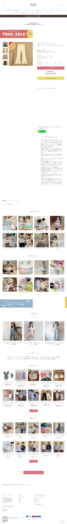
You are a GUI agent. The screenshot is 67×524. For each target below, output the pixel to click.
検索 (32, 12)
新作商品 (8, 10)
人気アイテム (21, 496)
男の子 (19, 500)
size (38, 60)
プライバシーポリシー (39, 496)
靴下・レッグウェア (50, 43)
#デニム (43, 357)
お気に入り (49, 12)
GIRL (52, 10)
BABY (17, 12)
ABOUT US (39, 12)
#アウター (10, 357)
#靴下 (58, 357)
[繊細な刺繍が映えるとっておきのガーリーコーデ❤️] (54, 331)
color (39, 54)
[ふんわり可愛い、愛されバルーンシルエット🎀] (33, 331)
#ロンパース (12, 358)
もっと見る (33, 410)
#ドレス (19, 358)
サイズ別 (36, 10)
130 (60, 63)
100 (47, 63)
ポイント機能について (39, 504)
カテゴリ (44, 10)
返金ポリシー (37, 502)
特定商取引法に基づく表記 (40, 494)
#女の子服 (35, 358)
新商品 (19, 494)
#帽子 (28, 357)
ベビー (19, 502)
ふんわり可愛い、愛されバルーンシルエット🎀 (33, 343)
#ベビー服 (43, 358)
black (51, 57)
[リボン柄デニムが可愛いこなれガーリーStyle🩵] (12, 331)
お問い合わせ (37, 500)
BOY (58, 10)
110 (51, 63)
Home (38, 43)
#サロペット (35, 357)
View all (33, 316)
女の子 (19, 498)
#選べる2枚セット (53, 358)
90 (42, 63)
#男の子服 (27, 358)
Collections (43, 43)
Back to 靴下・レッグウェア (34, 472)
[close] (24, 517)
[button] (50, 78)
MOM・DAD (25, 12)
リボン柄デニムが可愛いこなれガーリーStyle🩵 (12, 343)
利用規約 (36, 498)
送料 (43, 52)
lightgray (45, 57)
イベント (27, 10)
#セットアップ (19, 357)
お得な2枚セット (18, 10)
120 (55, 63)
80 (39, 63)
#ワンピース (51, 357)
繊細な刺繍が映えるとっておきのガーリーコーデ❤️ (54, 343)
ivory (39, 57)
